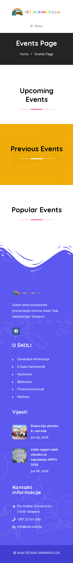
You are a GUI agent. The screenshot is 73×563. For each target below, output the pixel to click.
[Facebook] (16, 331)
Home (24, 54)
